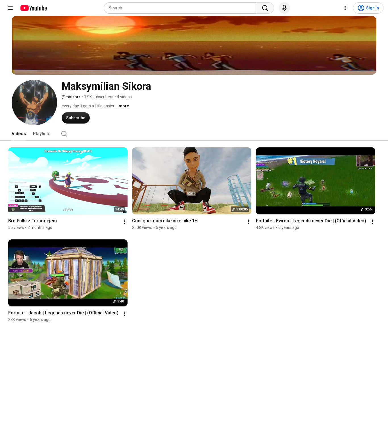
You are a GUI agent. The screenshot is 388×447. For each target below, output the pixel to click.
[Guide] (10, 8)
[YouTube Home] (33, 8)
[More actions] (124, 221)
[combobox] (182, 8)
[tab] (19, 134)
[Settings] (345, 8)
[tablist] (194, 134)
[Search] (265, 8)
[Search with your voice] (284, 8)
